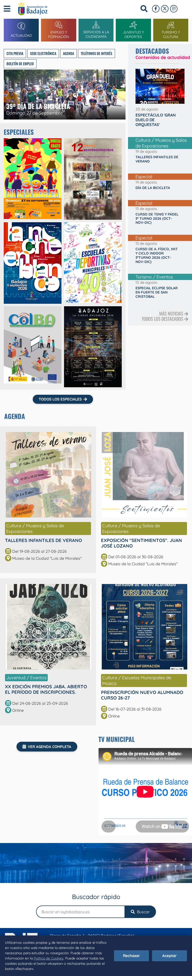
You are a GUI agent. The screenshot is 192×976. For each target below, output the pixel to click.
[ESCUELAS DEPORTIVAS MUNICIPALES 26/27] (93, 263)
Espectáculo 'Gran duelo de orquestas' (156, 120)
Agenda (14, 416)
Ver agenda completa (49, 746)
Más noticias (171, 313)
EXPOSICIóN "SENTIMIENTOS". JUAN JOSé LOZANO (141, 543)
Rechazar (131, 955)
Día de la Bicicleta (153, 188)
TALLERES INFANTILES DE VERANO (43, 540)
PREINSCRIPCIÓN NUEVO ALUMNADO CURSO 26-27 (142, 695)
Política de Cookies (49, 958)
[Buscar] (144, 8)
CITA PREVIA (14, 53)
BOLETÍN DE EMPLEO (20, 63)
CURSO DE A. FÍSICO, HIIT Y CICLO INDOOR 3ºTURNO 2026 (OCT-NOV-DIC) (157, 255)
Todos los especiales (60, 399)
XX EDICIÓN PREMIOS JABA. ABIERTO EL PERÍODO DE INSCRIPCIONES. (46, 689)
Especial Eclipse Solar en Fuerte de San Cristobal (157, 292)
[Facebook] (156, 8)
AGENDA (68, 53)
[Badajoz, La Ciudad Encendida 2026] (93, 346)
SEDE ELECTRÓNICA (43, 53)
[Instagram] (174, 8)
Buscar (143, 911)
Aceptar (169, 955)
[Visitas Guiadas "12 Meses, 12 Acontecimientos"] (93, 179)
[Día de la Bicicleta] (33, 179)
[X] (164, 8)
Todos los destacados (163, 319)
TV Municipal (116, 739)
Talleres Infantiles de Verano (157, 159)
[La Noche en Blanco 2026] (33, 263)
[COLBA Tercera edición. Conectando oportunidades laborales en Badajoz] (33, 346)
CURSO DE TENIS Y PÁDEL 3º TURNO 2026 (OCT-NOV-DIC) (157, 218)
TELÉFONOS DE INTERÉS (96, 53)
